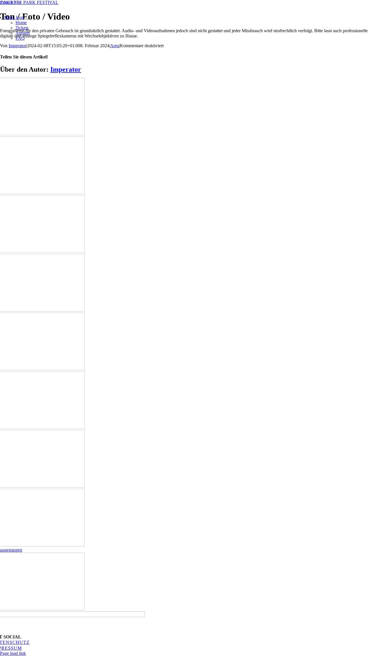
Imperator (17, 45)
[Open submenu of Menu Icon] (26, 19)
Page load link (13, 653)
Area (114, 45)
